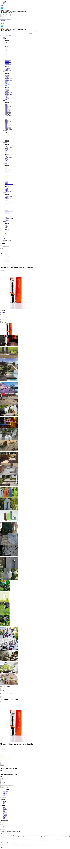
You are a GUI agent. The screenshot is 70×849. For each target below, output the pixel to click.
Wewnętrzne (7, 134)
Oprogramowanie (8, 64)
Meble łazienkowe (8, 111)
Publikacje (4, 2)
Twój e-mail (2, 782)
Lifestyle (4, 818)
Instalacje (4, 816)
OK (1, 696)
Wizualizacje (7, 63)
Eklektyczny (6, 256)
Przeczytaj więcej (66, 838)
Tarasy (6, 219)
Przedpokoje (7, 84)
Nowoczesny (6, 259)
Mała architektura (8, 62)
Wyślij (3, 787)
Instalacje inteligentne (8, 196)
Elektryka (6, 197)
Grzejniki (6, 181)
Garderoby (7, 83)
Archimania (2, 317)
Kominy (6, 183)
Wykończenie (5, 813)
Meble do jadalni (8, 106)
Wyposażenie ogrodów (9, 211)
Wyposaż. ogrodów (3, 319)
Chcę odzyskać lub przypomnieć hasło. (5, 19)
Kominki (6, 182)
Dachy (6, 45)
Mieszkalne (7, 75)
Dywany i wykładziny (9, 147)
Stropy (6, 44)
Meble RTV (7, 114)
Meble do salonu (8, 107)
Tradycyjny (5, 262)
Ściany (6, 43)
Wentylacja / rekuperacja (9, 184)
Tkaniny (6, 148)
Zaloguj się (30, 33)
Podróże (6, 226)
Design (6, 85)
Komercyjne (7, 76)
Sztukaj (4, 795)
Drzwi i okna (5, 814)
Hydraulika (7, 198)
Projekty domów (8, 60)
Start (3, 236)
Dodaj (3, 690)
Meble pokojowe (8, 113)
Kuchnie (6, 77)
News (4, 807)
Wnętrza (4, 810)
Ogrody (6, 210)
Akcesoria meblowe (8, 115)
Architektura (7, 61)
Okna (6, 168)
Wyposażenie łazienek (8, 80)
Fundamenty (7, 42)
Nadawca (2, 780)
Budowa (4, 808)
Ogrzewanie (5, 815)
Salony (6, 82)
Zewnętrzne (7, 135)
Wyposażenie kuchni (8, 78)
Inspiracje (4, 1)
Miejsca (6, 227)
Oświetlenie (5, 812)
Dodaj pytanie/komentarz (4, 322)
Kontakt (4, 792)
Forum (4, 3)
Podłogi (6, 146)
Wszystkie (4, 245)
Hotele (6, 225)
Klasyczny (5, 257)
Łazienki (6, 79)
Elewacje (6, 46)
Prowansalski (5, 260)
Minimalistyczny (6, 258)
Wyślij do (2, 778)
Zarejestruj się (2, 20)
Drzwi (6, 167)
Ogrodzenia (7, 220)
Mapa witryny (5, 793)
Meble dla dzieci (7, 105)
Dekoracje (6, 149)
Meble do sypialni (8, 108)
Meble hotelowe (7, 109)
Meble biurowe (7, 104)
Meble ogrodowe (8, 112)
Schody (6, 150)
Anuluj (6, 787)
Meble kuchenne (8, 110)
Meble (4, 811)
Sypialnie (6, 81)
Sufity (6, 152)
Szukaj (4, 794)
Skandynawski (6, 261)
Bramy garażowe (8, 169)
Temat (1, 784)
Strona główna (5, 791)
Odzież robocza (7, 47)
